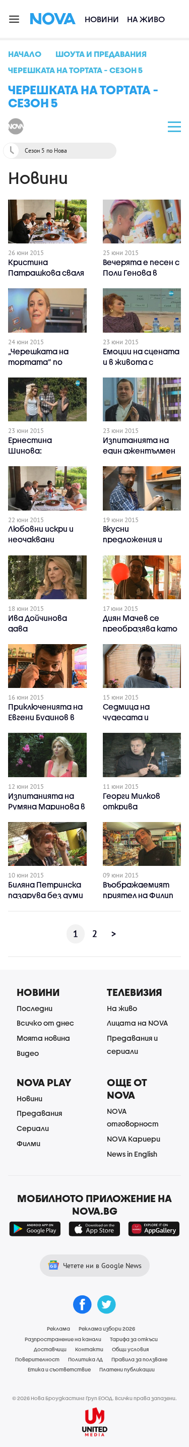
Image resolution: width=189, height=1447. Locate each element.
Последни (34, 1008)
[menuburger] (14, 18)
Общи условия (130, 1349)
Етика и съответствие (59, 1369)
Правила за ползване (139, 1359)
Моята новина (43, 1038)
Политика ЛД (85, 1359)
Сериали (33, 1128)
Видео (28, 1053)
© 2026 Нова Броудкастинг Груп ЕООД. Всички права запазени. (94, 1398)
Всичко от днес (45, 1023)
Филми (28, 1143)
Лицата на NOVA (137, 1023)
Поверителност (37, 1359)
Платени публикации (127, 1369)
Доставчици (50, 1349)
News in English (132, 1154)
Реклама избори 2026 (107, 1329)
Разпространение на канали (63, 1339)
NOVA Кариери (133, 1139)
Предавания (39, 1113)
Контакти (89, 1349)
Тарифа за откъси (134, 1339)
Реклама (58, 1329)
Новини (102, 19)
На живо (146, 19)
